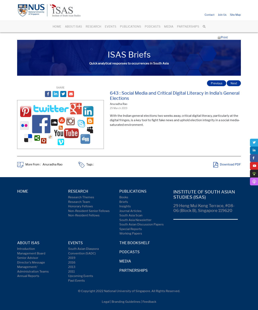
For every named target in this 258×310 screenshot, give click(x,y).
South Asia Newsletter (135, 220)
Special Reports (130, 229)
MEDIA (168, 26)
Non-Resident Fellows (84, 215)
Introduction (26, 249)
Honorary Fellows (80, 206)
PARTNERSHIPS (188, 26)
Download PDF (230, 164)
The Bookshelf (134, 243)
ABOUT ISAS (73, 26)
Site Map (235, 14)
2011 (71, 271)
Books (123, 197)
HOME (57, 26)
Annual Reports (28, 276)
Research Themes (81, 197)
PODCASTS (152, 26)
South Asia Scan (131, 215)
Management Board (31, 253)
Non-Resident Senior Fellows (89, 211)
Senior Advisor (27, 258)
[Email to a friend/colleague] (71, 94)
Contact (209, 14)
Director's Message (31, 262)
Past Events (76, 280)
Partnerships (133, 270)
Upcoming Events (80, 276)
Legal (106, 302)
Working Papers (130, 233)
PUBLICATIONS (130, 26)
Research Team (79, 202)
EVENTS (110, 26)
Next (234, 83)
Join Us (222, 14)
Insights (125, 206)
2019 (71, 258)
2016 (71, 262)
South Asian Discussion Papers (141, 224)
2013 (71, 267)
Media (125, 261)
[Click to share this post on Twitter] (63, 94)
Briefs (123, 202)
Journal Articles (130, 211)
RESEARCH (93, 26)
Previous (216, 83)
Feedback (149, 302)
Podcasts (129, 252)
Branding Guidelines (126, 302)
